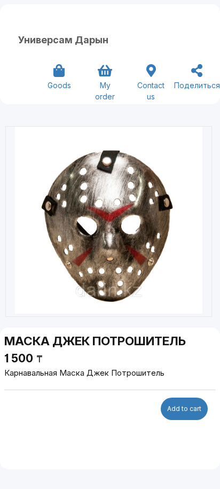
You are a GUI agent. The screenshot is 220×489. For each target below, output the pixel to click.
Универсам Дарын (63, 39)
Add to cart (184, 409)
